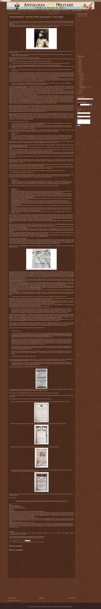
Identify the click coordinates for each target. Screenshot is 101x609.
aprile (80, 82)
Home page (12, 10)
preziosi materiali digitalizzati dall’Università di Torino (36, 22)
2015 (79, 93)
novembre (81, 75)
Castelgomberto (27, 542)
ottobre (80, 77)
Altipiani (20, 542)
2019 (79, 69)
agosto (80, 80)
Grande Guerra (65, 10)
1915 (13, 542)
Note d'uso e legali (21, 10)
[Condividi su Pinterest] (29, 540)
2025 (79, 59)
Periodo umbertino (45, 10)
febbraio (80, 85)
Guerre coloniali (56, 10)
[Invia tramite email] (25, 540)
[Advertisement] (41, 587)
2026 (79, 58)
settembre (81, 79)
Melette (32, 542)
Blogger (71, 606)
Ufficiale (37, 542)
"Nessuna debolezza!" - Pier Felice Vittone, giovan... (85, 87)
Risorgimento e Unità (33, 10)
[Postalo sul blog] (26, 540)
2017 (79, 72)
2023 (79, 63)
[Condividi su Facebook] (28, 540)
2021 (79, 66)
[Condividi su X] (27, 540)
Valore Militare (42, 542)
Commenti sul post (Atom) (15, 600)
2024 (79, 61)
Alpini (18, 542)
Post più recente (11, 598)
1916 (15, 542)
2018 (79, 71)
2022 (79, 64)
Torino (35, 542)
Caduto (23, 542)
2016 (79, 92)
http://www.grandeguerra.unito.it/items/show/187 (18, 534)
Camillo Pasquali (56, 298)
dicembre (81, 74)
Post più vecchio (71, 598)
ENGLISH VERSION (77, 10)
